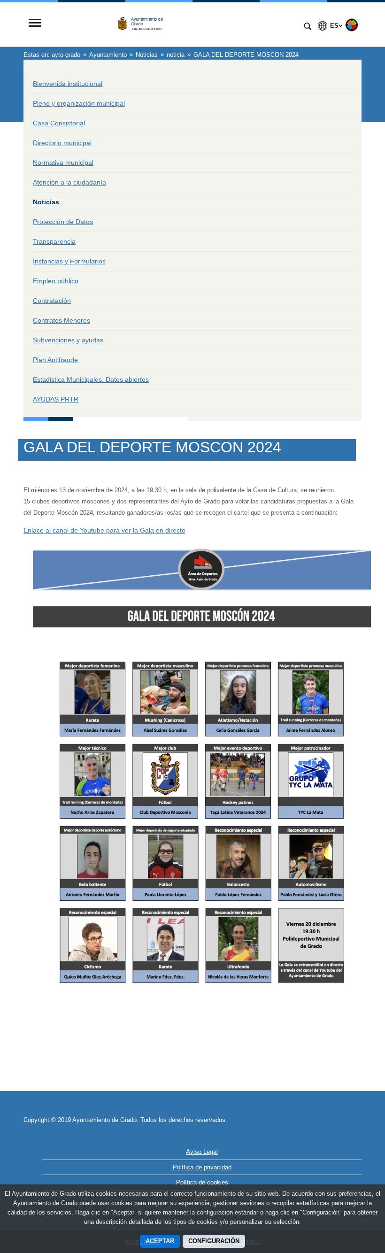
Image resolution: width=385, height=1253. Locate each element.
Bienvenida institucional (67, 83)
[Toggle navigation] (34, 23)
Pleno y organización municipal (79, 103)
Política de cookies (202, 1182)
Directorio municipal (62, 143)
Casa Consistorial (59, 123)
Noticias (46, 202)
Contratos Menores (61, 320)
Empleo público (55, 281)
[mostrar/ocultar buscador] (307, 27)
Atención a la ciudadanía (69, 182)
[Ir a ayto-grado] (171, 23)
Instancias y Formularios (69, 261)
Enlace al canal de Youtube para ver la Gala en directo (104, 530)
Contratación (52, 300)
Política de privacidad (202, 1167)
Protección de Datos (63, 221)
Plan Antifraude (55, 360)
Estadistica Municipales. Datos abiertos (91, 379)
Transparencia (54, 241)
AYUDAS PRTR (55, 399)
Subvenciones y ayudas (68, 340)
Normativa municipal (63, 162)
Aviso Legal (202, 1151)
